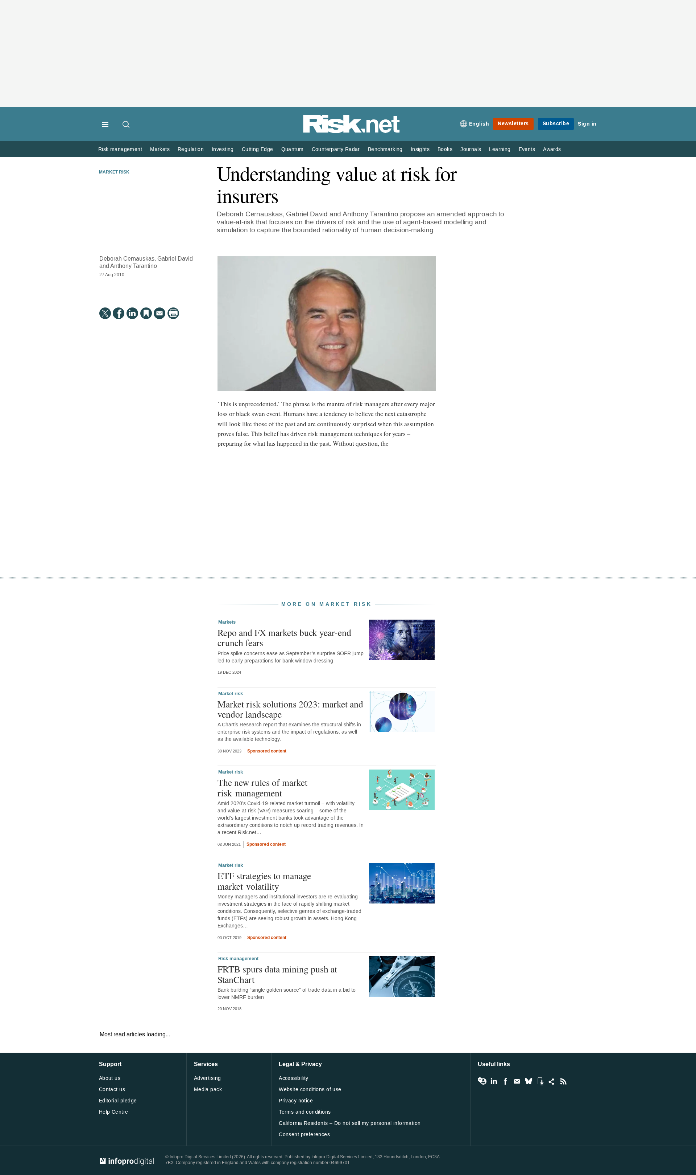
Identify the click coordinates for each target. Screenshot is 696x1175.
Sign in (587, 124)
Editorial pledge (118, 1100)
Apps (540, 1081)
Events (527, 149)
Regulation (191, 149)
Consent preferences (304, 1134)
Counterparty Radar (336, 149)
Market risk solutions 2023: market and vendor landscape (290, 709)
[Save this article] (146, 313)
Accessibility (293, 1078)
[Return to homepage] (352, 131)
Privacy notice (296, 1100)
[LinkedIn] (132, 313)
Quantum (292, 149)
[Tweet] (105, 313)
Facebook (505, 1081)
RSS (563, 1081)
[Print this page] (173, 313)
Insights (420, 149)
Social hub (551, 1081)
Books (445, 149)
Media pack (208, 1089)
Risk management (120, 149)
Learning (499, 149)
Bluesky (528, 1081)
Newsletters (513, 123)
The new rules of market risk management (262, 787)
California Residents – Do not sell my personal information (349, 1123)
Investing (223, 149)
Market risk (114, 172)
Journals (470, 149)
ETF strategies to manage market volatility (264, 880)
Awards (552, 149)
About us (109, 1078)
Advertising (207, 1078)
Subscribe (556, 123)
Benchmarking (385, 149)
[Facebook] (118, 313)
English (479, 124)
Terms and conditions (305, 1112)
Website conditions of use (310, 1089)
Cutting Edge (257, 149)
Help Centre (113, 1112)
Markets (160, 149)
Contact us (112, 1089)
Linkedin (493, 1081)
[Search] (126, 125)
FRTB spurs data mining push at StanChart (277, 974)
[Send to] (159, 313)
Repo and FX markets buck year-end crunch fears (284, 637)
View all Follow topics (482, 1081)
